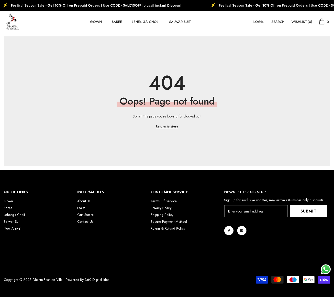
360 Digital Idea (97, 279)
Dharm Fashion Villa (47, 279)
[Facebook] (229, 230)
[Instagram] (241, 230)
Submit (309, 211)
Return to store (167, 126)
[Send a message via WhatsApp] (326, 269)
